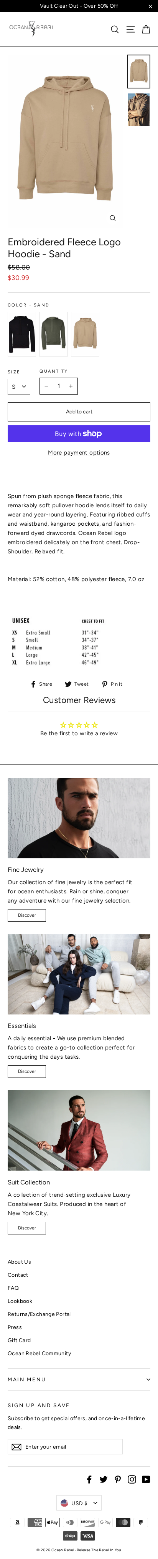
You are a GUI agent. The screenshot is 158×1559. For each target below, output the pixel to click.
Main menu (27, 1379)
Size (14, 372)
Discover (27, 915)
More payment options (79, 452)
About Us (19, 1262)
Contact (18, 1275)
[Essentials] (79, 974)
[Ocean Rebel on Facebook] (89, 1479)
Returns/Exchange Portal (39, 1314)
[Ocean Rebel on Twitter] (103, 1479)
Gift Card (19, 1340)
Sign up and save (39, 1405)
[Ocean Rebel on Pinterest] (118, 1479)
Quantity (54, 371)
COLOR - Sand (28, 305)
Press (15, 1327)
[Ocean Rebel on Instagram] (132, 1479)
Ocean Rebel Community (39, 1353)
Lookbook (20, 1301)
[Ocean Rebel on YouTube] (146, 1479)
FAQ (13, 1288)
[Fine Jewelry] (79, 818)
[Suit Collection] (79, 1130)
